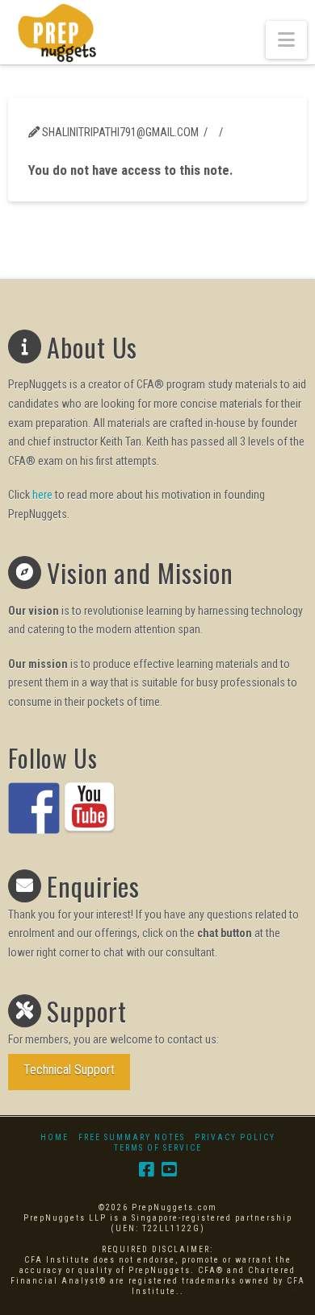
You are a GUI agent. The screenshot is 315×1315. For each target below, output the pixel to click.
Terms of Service (158, 1147)
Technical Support (69, 1069)
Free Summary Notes (131, 1137)
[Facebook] (146, 1169)
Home (54, 1137)
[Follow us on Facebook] (34, 808)
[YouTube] (169, 1169)
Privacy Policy (235, 1137)
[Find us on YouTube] (90, 808)
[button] (286, 40)
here (42, 494)
